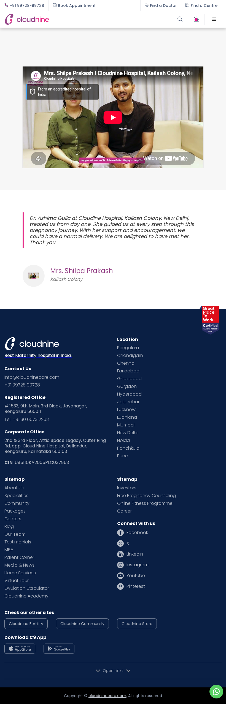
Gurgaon (127, 386)
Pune (122, 455)
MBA (8, 549)
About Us (14, 487)
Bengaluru (128, 347)
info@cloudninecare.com (31, 377)
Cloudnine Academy (26, 596)
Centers (12, 518)
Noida (123, 440)
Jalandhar (128, 401)
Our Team (15, 534)
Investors (126, 487)
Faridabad (128, 371)
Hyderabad (129, 394)
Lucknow (126, 409)
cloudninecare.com (107, 695)
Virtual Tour (16, 580)
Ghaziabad (129, 378)
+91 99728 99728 (22, 385)
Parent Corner (19, 557)
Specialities (16, 495)
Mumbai (125, 425)
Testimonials (17, 542)
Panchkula (128, 448)
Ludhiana (127, 417)
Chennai (126, 363)
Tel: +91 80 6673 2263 (26, 419)
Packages (15, 511)
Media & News (19, 565)
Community (16, 503)
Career (124, 511)
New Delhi (127, 432)
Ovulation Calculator (26, 588)
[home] (58, 19)
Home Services (20, 572)
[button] (214, 19)
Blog (9, 526)
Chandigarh (130, 355)
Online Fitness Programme (145, 503)
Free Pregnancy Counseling (146, 495)
